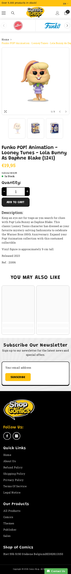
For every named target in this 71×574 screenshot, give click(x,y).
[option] (18, 26)
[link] (18, 325)
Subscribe (18, 377)
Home (5, 39)
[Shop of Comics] (18, 26)
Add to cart (15, 202)
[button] (57, 14)
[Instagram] (16, 436)
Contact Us (57, 571)
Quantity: (11, 183)
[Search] (13, 13)
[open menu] (4, 13)
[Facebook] (7, 436)
